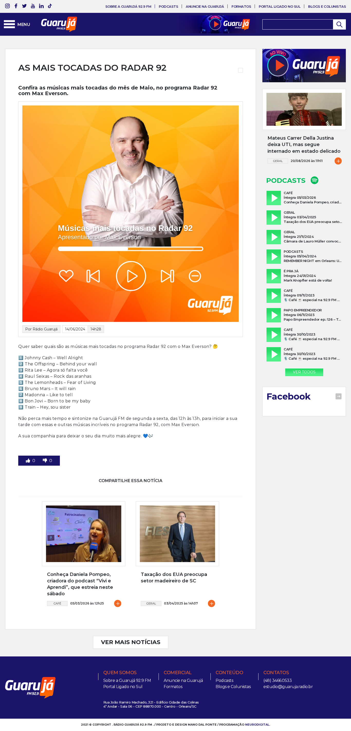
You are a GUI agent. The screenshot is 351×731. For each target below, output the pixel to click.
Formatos (241, 6)
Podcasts (168, 6)
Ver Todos (304, 372)
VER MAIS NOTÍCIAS (130, 642)
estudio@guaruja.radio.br (288, 686)
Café (57, 603)
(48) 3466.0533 (277, 680)
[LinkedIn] (41, 6)
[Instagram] (7, 6)
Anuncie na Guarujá (205, 6)
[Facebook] (16, 6)
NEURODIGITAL (257, 724)
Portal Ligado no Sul (279, 6)
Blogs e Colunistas (327, 6)
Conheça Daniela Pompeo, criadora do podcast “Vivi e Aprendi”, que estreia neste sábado (80, 584)
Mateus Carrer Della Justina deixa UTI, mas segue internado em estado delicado (303, 144)
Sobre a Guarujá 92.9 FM (128, 6)
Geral (151, 603)
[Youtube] (33, 6)
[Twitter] (24, 6)
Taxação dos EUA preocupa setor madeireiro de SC (174, 578)
